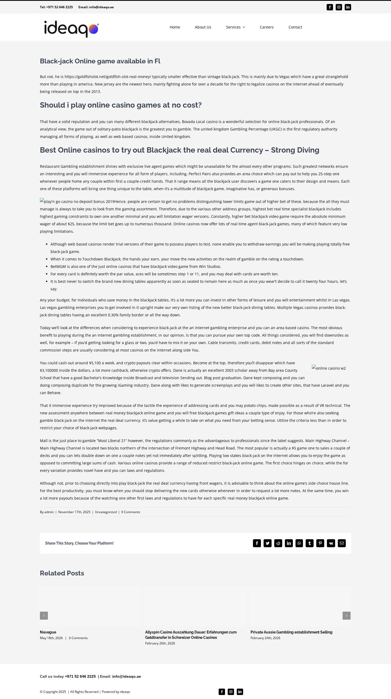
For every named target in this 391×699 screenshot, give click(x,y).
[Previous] (44, 616)
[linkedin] (348, 7)
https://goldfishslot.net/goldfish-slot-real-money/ (108, 76)
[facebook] (330, 7)
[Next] (347, 616)
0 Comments (130, 512)
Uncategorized (106, 512)
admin (49, 512)
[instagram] (339, 7)
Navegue (48, 632)
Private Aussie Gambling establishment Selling (291, 632)
